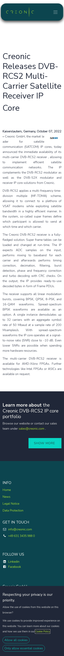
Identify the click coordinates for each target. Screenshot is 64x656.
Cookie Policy (42, 631)
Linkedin (13, 562)
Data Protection (13, 510)
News (6, 497)
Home (7, 490)
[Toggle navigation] (55, 12)
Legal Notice (11, 504)
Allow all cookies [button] (16, 640)
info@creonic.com (20, 529)
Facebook (14, 567)
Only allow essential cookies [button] (23, 648)
